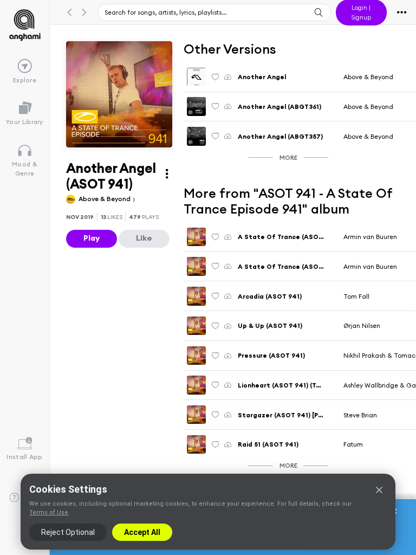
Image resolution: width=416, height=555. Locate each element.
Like (144, 238)
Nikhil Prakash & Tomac (379, 355)
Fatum (353, 444)
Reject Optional (68, 532)
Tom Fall (356, 296)
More (288, 157)
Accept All (142, 532)
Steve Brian (360, 415)
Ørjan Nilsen (361, 325)
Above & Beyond (105, 199)
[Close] (379, 490)
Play (91, 238)
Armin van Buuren (370, 237)
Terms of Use (48, 512)
